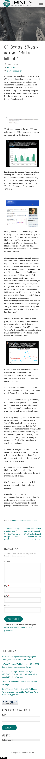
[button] (42, 3)
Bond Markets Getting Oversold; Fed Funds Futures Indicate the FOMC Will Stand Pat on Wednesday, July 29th (20, 692)
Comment (8, 561)
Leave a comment (14, 71)
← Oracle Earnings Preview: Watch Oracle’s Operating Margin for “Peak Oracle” (12, 534)
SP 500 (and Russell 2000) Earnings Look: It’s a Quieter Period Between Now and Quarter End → (32, 534)
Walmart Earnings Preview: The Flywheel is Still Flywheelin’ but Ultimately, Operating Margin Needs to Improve (20, 674)
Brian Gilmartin (13, 68)
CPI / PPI (15, 521)
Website (7, 605)
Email (6, 595)
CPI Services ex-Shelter (28, 521)
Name (6, 586)
